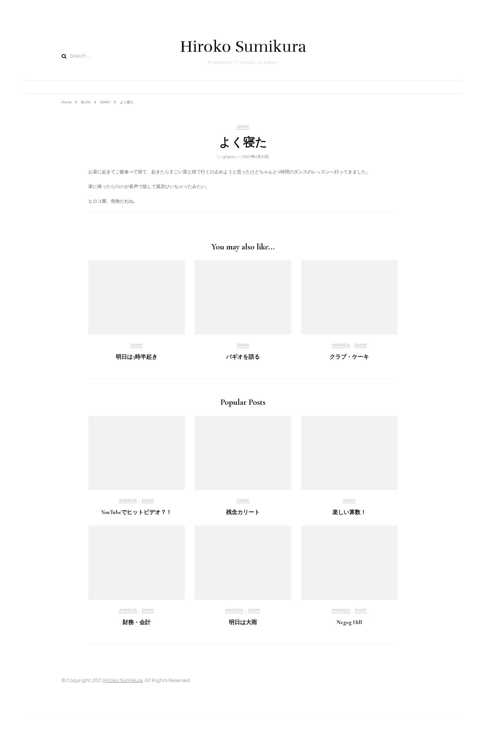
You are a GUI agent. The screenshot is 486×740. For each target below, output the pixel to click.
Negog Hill (349, 622)
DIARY (243, 126)
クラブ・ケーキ (349, 357)
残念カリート (243, 512)
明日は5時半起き (137, 357)
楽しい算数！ (349, 512)
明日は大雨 (243, 622)
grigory (229, 156)
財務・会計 (137, 622)
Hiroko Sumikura (243, 46)
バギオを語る (243, 357)
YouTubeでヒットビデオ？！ (136, 512)
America (341, 345)
